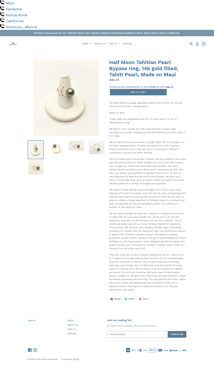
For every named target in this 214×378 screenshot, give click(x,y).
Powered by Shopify (70, 359)
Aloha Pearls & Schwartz (46, 359)
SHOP (86, 43)
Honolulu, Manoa (21, 27)
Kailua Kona (16, 15)
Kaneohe (14, 9)
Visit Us (113, 43)
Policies (127, 43)
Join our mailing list (119, 320)
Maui (10, 3)
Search (32, 320)
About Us (100, 43)
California (15, 21)
